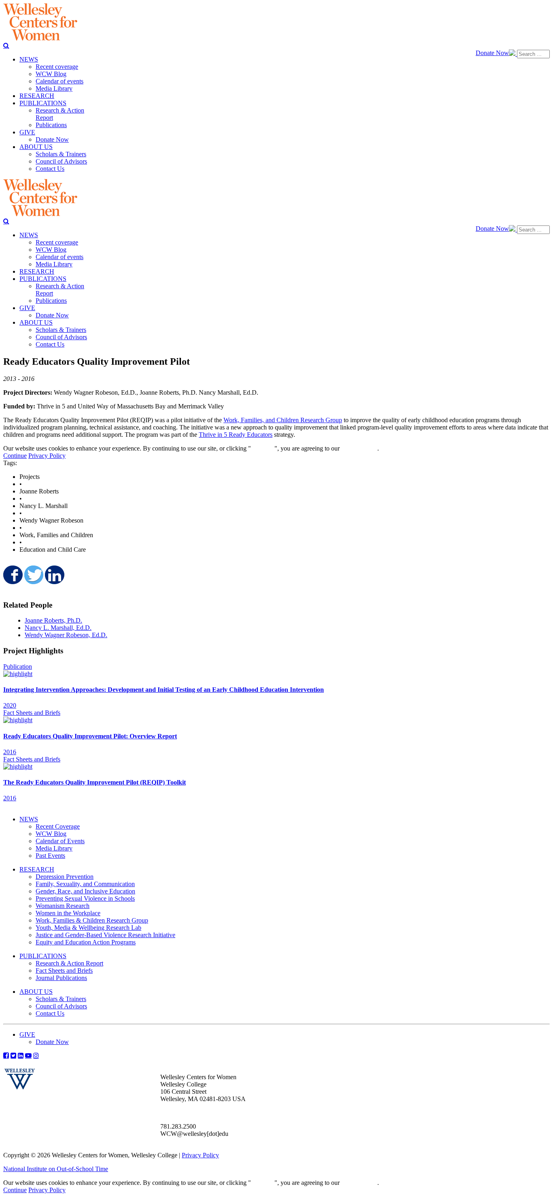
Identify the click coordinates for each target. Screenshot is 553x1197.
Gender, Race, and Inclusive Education (85, 891)
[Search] (6, 45)
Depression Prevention (65, 876)
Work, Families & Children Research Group (92, 920)
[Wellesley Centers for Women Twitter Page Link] (13, 1055)
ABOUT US (36, 991)
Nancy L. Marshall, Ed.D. (58, 627)
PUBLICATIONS (42, 955)
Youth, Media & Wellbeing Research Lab (88, 927)
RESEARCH (36, 869)
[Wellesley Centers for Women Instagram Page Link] (36, 1055)
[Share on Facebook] (12, 575)
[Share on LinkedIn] (54, 575)
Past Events (50, 855)
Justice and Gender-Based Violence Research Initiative (105, 934)
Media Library (54, 848)
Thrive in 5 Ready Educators (235, 434)
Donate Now (492, 52)
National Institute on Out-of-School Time (55, 1168)
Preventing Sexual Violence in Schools (85, 898)
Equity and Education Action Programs (86, 942)
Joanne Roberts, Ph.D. (53, 620)
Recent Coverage (58, 826)
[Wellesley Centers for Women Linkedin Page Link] (20, 1055)
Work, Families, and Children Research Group (282, 420)
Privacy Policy (47, 455)
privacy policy (359, 448)
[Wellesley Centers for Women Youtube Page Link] (28, 1055)
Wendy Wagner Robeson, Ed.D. (66, 634)
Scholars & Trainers (61, 998)
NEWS (28, 819)
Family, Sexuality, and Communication (85, 883)
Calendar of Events (60, 841)
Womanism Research (62, 905)
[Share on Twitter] (33, 575)
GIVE (27, 1034)
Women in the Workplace (68, 913)
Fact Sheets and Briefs (64, 970)
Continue (262, 448)
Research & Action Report (69, 963)
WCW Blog (51, 833)
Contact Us (50, 1013)
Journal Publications (61, 977)
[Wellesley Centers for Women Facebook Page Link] (6, 1055)
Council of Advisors (61, 1006)
